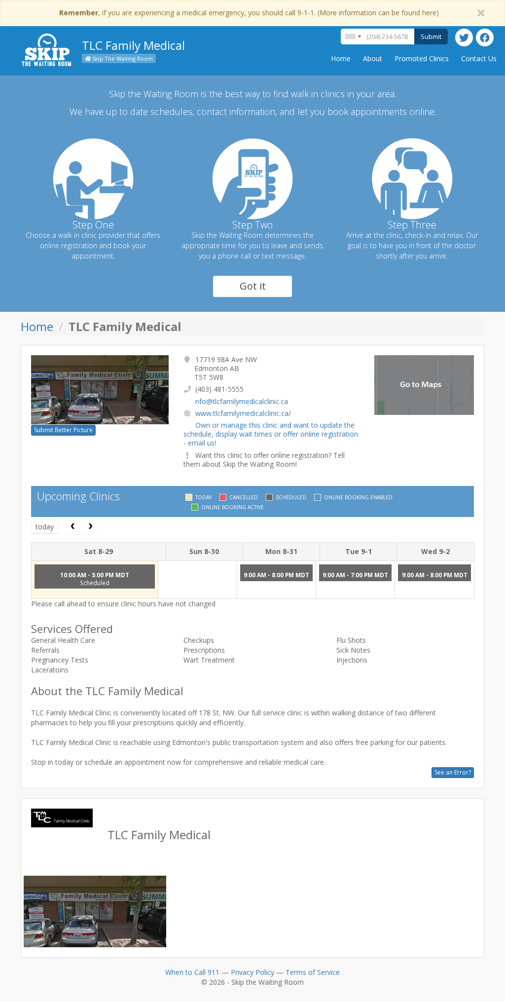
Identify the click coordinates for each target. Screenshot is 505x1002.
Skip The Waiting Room (122, 58)
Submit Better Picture (63, 430)
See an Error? (452, 772)
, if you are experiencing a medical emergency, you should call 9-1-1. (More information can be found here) (249, 12)
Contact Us (479, 58)
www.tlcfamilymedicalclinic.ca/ (243, 413)
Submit (431, 36)
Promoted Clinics (422, 58)
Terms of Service (313, 972)
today (45, 526)
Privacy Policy (252, 972)
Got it (253, 286)
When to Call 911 (192, 972)
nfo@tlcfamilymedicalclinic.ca (241, 401)
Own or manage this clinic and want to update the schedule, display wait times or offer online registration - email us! (270, 433)
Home (341, 58)
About (372, 58)
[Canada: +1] (352, 36)
